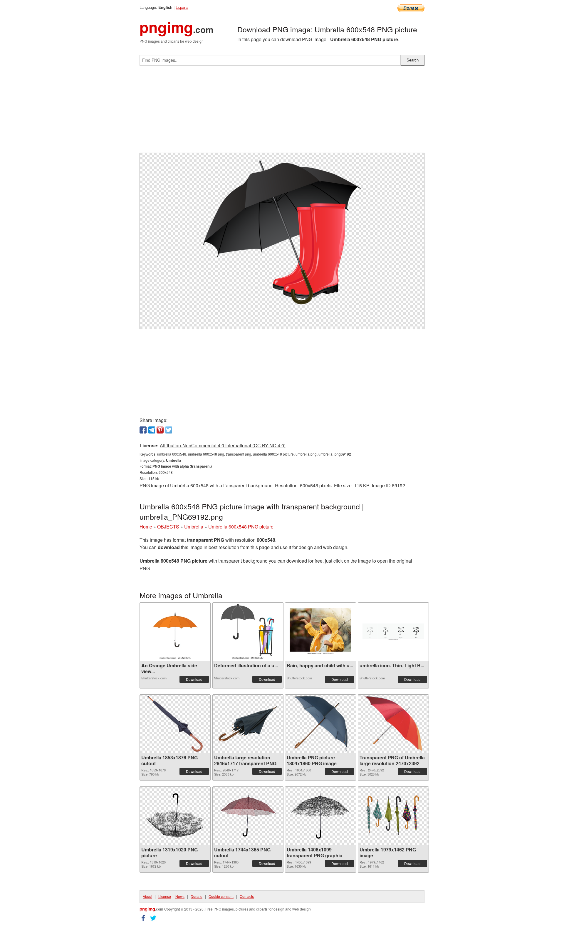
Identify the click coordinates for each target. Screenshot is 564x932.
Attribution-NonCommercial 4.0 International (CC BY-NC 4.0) (223, 445)
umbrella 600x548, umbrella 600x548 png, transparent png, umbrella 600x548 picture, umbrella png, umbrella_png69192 (254, 453)
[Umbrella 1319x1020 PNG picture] (175, 815)
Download (194, 679)
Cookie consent (221, 896)
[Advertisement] (282, 111)
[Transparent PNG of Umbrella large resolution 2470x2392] (393, 724)
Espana (182, 7)
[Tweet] (168, 430)
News (179, 896)
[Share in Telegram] (151, 430)
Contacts (247, 896)
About (147, 896)
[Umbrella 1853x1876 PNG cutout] (174, 724)
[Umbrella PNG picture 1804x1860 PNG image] (320, 724)
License (164, 896)
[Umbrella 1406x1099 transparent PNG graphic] (320, 816)
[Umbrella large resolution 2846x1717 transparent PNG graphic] (248, 723)
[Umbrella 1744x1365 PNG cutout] (248, 816)
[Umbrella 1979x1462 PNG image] (393, 815)
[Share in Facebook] (143, 430)
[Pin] (160, 430)
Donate (196, 896)
